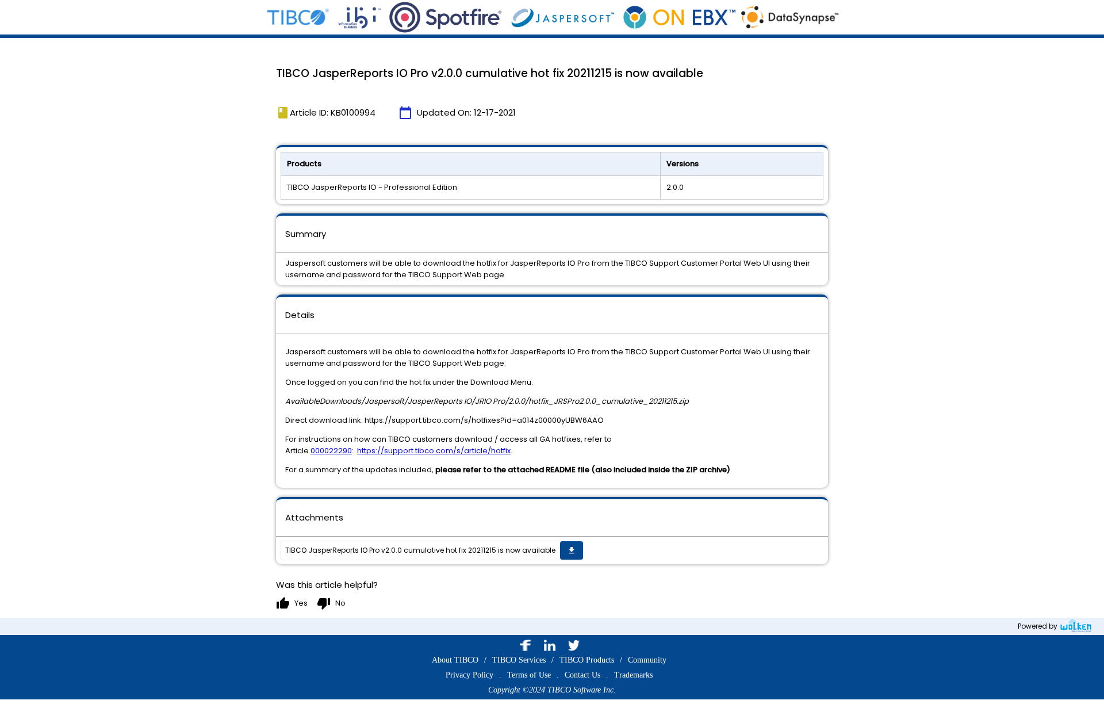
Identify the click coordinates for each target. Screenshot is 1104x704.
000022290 (331, 450)
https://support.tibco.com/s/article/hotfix (434, 450)
